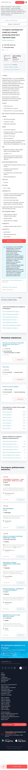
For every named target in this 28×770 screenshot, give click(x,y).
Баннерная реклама (6, 679)
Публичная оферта (5, 712)
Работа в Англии (5, 703)
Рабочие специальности (8, 40)
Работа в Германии (5, 700)
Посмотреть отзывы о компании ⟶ (12, 69)
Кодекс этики (4, 719)
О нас (2, 673)
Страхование (4, 677)
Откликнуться (20, 359)
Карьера (3, 674)
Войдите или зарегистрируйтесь (9, 297)
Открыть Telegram (9, 653)
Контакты (3, 681)
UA (23, 668)
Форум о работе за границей (8, 687)
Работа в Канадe (5, 709)
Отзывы (3, 676)
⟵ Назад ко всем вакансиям (10, 20)
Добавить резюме (7, 724)
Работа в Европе (5, 697)
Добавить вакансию (20, 724)
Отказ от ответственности (7, 715)
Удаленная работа (5, 706)
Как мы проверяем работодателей (9, 713)
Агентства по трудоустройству (9, 684)
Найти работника (5, 689)
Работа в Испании (5, 705)
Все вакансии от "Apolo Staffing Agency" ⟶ (12, 280)
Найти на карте (5, 686)
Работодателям (20, 2)
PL (25, 668)
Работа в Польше (5, 699)
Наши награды (4, 680)
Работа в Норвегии (5, 702)
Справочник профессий (7, 690)
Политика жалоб (5, 718)
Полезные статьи (5, 693)
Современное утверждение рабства (10, 716)
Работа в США (4, 708)
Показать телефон (13, 67)
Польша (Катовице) (9, 47)
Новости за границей (6, 695)
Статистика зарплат (6, 692)
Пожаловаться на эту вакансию (9, 287)
